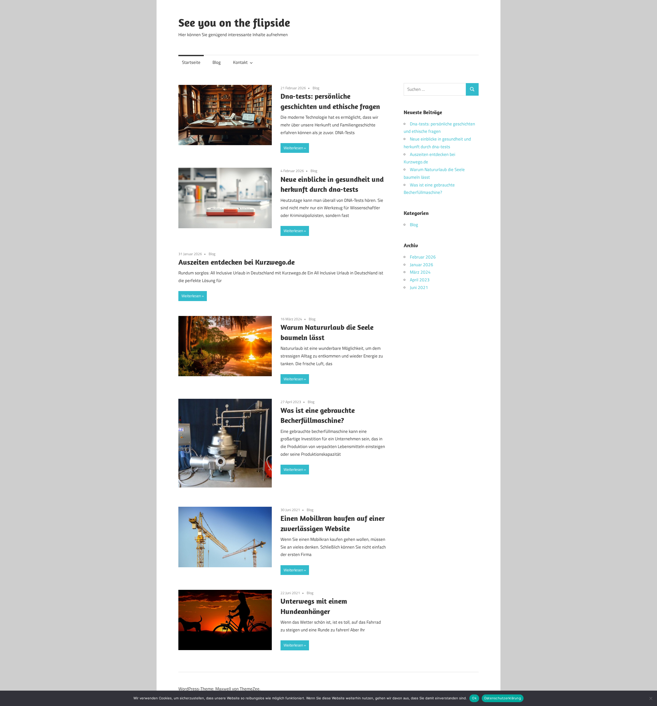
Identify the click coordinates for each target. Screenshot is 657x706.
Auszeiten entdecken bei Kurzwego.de (236, 261)
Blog (216, 62)
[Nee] (650, 698)
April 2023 (420, 279)
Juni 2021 (419, 287)
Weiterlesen (293, 148)
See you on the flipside (234, 22)
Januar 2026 (421, 264)
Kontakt (240, 62)
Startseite (191, 62)
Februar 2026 (423, 257)
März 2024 (420, 272)
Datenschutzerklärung (502, 698)
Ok (474, 698)
